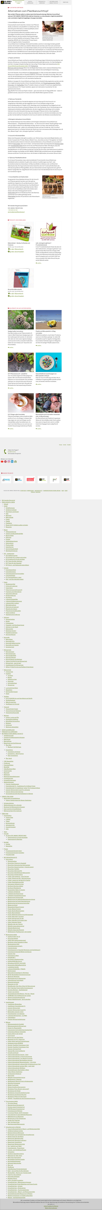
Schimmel (9, 725)
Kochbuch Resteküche (14, 888)
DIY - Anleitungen (9, 553)
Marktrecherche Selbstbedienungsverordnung (21, 899)
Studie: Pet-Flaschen (14, 1120)
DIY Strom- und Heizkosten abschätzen (17, 565)
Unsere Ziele (9, 817)
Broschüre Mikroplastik (15, 289)
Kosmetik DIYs (10, 641)
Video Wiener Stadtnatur (15, 1072)
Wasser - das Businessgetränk (16, 1197)
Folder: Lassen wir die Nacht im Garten (19, 880)
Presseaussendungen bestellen (15, 853)
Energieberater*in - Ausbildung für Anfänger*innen (20, 786)
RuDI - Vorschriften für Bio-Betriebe (18, 1171)
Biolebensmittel (10, 584)
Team (5, 832)
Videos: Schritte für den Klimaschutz (16, 661)
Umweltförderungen (10, 780)
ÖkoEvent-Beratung (13, 976)
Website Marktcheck (14, 928)
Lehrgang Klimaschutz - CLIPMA (17, 1015)
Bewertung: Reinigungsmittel (16, 1144)
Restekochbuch (12, 1178)
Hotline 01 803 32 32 (14, 936)
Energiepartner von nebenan (16, 1013)
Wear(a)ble (11, 1075)
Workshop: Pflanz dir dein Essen (17, 1096)
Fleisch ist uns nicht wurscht (14, 590)
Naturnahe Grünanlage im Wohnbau (18, 973)
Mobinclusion (12, 971)
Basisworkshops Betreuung (16, 1133)
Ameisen (10, 675)
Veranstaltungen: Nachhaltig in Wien (18, 1070)
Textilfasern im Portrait (12, 704)
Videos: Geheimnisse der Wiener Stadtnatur (18, 800)
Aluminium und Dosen (12, 512)
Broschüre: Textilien (13, 869)
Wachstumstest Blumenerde (16, 1124)
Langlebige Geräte (13, 967)
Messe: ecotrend (12, 905)
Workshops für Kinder (14, 1091)
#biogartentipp (10, 619)
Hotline (8, 844)
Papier (8, 519)
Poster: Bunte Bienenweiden (16, 911)
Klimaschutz (7, 650)
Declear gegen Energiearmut (16, 1107)
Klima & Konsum (10, 653)
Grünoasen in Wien (13, 955)
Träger (8, 821)
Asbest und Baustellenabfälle (14, 533)
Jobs (66, 490)
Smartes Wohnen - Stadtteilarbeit (17, 990)
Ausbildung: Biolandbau (15, 1004)
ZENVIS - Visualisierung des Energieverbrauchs (21, 1098)
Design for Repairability (15, 1028)
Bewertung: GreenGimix (15, 1142)
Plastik (8, 521)
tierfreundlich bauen (12, 692)
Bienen (10, 677)
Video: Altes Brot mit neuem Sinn (17, 920)
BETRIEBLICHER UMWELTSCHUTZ (12, 733)
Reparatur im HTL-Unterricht (16, 1039)
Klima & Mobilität (11, 655)
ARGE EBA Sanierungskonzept (17, 940)
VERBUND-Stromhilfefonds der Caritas (19, 995)
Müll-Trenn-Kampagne (14, 1157)
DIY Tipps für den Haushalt (13, 563)
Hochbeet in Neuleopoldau (15, 959)
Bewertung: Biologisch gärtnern (17, 1140)
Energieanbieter (10, 575)
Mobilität (6, 767)
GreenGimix (9, 750)
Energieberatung (11, 572)
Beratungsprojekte (11, 934)
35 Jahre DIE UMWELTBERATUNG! (16, 835)
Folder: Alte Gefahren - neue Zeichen (18, 876)
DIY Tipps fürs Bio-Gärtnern (14, 561)
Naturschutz (7, 670)
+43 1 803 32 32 (12, 210)
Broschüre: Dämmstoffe (15, 871)
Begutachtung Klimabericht (16, 1105)
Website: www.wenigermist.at (16, 1077)
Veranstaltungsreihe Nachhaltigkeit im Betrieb (19, 793)
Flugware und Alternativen (13, 592)
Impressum (30, 490)
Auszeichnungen (11, 827)
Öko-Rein (8, 745)
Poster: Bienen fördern (14, 909)
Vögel (7, 693)
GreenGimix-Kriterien (14, 752)
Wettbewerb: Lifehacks (14, 1079)
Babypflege (9, 639)
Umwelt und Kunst (13, 1053)
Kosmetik (6, 637)
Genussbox (11, 1152)
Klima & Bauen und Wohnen (14, 659)
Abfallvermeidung (11, 510)
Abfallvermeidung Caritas (15, 1131)
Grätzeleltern (11, 1017)
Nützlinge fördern (11, 631)
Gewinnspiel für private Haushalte (17, 837)
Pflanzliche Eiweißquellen (13, 611)
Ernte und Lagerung (11, 586)
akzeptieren (51, 1204)
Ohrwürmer (11, 685)
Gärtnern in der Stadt (12, 627)
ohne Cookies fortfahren (51, 1206)
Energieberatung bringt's (15, 946)
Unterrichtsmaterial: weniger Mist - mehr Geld (21, 1066)
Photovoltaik (9, 545)
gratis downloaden (16, 252)
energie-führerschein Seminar (14, 792)
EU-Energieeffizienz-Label (13, 577)
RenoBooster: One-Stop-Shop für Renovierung (21, 986)
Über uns (65, 2)
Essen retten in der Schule (15, 1034)
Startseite (23, 490)
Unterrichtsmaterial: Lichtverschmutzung (20, 1056)
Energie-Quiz (11, 953)
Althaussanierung (11, 532)
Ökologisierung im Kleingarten (17, 978)
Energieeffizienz (8, 765)
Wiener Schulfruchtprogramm (17, 1087)
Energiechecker (12, 948)
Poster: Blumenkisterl (14, 913)
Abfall (5, 506)
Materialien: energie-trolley (16, 1012)
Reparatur (9, 527)
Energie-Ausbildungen (12, 784)
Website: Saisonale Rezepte (16, 930)
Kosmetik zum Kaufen (12, 645)
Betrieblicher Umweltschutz (53, 2)
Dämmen (8, 537)
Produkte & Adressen (42, 2)
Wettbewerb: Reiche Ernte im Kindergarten (20, 1081)
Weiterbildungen (9, 782)
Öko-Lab (10, 1165)
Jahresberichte (10, 825)
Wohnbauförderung (11, 551)
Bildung (8, 1022)
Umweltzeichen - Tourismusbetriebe (18, 1190)
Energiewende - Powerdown (16, 1148)
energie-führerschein (14, 1008)
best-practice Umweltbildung (12, 809)
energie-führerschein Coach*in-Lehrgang (18, 790)
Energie (6, 568)
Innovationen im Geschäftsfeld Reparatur (20, 1114)
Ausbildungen (10, 1002)
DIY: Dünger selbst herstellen (16, 414)
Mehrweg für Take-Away (15, 1155)
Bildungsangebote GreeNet (16, 1024)
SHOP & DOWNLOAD (8, 730)
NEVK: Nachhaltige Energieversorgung (19, 974)
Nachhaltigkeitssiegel (14, 1161)
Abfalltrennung (10, 508)
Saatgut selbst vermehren (15, 331)
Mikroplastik (9, 517)
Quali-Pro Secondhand (14, 1174)
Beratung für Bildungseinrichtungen (14, 807)
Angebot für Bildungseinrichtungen (14, 737)
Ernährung (7, 763)
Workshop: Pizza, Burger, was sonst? (18, 1089)
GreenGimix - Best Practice (16, 753)
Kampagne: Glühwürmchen (16, 884)
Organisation (7, 815)
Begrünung (7, 739)
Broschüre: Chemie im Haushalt (17, 863)
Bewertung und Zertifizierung (12, 743)
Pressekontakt (10, 854)
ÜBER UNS (5, 813)
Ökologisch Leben (18, 2)
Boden (8, 621)
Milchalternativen (11, 605)
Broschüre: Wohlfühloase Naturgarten (19, 873)
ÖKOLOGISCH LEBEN (8, 502)
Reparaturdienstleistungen (12, 776)
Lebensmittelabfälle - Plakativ (16, 969)
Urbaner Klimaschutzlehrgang (16, 1019)
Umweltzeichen (8, 778)
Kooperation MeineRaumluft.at (17, 965)
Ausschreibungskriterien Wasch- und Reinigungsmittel (24, 1129)
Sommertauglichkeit (12, 549)
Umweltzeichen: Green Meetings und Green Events (22, 1184)
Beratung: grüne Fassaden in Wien (18, 942)
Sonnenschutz (10, 647)
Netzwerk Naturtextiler (14, 1163)
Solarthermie (9, 547)
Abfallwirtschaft (8, 735)
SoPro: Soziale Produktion (15, 1180)
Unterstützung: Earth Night (15, 980)
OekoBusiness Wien (10, 769)
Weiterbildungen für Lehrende (13, 805)
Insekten (8, 673)
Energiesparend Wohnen (15, 1111)
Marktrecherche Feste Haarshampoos (19, 901)
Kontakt (38, 492)
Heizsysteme (9, 543)
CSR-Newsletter (8, 761)
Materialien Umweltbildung (12, 798)
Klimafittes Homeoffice (13, 721)
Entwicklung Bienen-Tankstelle (17, 1032)
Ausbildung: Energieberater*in (16, 1006)
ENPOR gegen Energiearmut (16, 1109)
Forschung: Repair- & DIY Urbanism (18, 1113)
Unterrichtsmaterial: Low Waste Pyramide (20, 1058)
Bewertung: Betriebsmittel (15, 1138)
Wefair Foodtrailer (13, 1085)
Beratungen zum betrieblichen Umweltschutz (21, 1134)
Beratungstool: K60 (13, 944)
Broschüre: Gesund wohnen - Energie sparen (21, 867)
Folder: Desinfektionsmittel (16, 882)
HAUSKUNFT (11, 957)
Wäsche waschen (11, 702)
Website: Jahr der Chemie (15, 924)
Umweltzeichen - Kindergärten (17, 1188)
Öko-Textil (9, 758)
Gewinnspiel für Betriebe (15, 839)
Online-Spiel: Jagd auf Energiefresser (18, 1041)
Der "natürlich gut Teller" (15, 1146)
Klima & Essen (10, 652)
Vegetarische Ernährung (13, 614)
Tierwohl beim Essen (12, 709)
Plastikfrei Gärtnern (16, 7)
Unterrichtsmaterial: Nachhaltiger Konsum (20, 1060)
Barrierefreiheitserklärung (51, 490)
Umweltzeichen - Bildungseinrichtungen (19, 1182)
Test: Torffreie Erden (13, 1122)
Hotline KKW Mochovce (15, 961)
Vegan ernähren (10, 612)
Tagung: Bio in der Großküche (16, 1051)
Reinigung (7, 774)
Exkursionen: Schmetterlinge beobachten (20, 1030)
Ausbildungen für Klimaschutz (14, 665)
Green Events (8, 771)
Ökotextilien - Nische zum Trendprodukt (19, 1173)
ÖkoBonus (11, 1167)
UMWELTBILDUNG (7, 796)
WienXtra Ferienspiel (14, 1083)
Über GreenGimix (13, 755)
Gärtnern (6, 617)
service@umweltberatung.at (16, 212)
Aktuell (6, 504)
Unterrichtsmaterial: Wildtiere (16, 1068)
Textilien (6, 696)
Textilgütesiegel (10, 700)
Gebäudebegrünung (12, 541)
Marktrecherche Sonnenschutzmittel (18, 903)
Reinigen (8, 723)
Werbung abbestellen (12, 727)
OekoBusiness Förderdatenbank (17, 1169)
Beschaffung (7, 741)
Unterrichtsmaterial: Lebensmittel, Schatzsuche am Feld (24, 1064)
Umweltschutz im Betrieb (13, 1127)
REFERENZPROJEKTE (10, 857)
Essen (5, 582)
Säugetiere (9, 690)
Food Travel (11, 1035)
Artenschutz (9, 672)
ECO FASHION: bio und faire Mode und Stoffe (19, 698)
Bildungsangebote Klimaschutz (17, 1026)
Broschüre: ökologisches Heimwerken (19, 865)
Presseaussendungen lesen (14, 851)
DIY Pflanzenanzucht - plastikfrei (17, 374)
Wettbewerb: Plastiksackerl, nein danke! (19, 932)
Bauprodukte (10, 535)
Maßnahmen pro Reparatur (16, 1116)
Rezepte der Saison (11, 609)
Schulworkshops (9, 803)
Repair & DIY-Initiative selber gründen (17, 525)
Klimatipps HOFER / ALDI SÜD (17, 963)
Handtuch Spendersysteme (16, 1154)
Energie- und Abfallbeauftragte (17, 1150)
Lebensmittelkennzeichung (14, 601)
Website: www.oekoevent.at (16, 926)
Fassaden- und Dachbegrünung (15, 625)
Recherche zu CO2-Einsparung (17, 1118)
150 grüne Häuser (13, 938)
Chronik (6, 833)
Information (9, 859)
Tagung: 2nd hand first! (14, 1049)
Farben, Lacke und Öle (12, 717)
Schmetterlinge (12, 683)
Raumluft (6, 773)
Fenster (8, 539)
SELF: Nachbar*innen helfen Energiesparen (20, 988)
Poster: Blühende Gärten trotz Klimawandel (20, 914)
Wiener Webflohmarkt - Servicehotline (19, 999)
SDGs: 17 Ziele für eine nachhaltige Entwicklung (19, 667)
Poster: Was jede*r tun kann (16, 916)
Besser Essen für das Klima (15, 1136)
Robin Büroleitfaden (14, 1176)
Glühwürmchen (12, 679)
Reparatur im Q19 (13, 984)
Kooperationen (10, 823)
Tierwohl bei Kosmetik (12, 713)
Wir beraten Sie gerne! (8, 500)
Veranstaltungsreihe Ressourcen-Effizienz (20, 1194)
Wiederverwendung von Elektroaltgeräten (20, 1195)
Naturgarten (9, 629)
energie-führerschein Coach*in (17, 1010)
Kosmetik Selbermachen (13, 643)
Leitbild (8, 819)
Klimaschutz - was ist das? (13, 663)
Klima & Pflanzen (11, 657)
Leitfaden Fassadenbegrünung (17, 895)
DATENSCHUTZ (38, 490)
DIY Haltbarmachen (11, 555)
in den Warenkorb (16, 249)
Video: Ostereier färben (14, 922)
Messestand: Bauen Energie (16, 907)
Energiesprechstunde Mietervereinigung (19, 952)
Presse (33, 492)
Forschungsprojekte (12, 1101)
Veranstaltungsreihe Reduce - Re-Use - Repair (21, 993)
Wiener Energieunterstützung (16, 997)
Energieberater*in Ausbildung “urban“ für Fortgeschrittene (23, 788)
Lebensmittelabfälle (12, 599)
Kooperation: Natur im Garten (16, 890)
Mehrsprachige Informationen (13, 811)
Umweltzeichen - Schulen (15, 1186)
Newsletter (9, 846)
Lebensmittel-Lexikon (12, 603)
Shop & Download (30, 2)
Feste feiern (9, 588)
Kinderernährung (11, 595)
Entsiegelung (9, 623)
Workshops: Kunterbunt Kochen (17, 1094)
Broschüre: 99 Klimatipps (15, 874)
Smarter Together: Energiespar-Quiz (18, 1047)
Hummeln (10, 681)
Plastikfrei (9, 523)
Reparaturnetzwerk (13, 982)
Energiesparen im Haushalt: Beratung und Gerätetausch (24, 950)
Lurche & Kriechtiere (12, 688)
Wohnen (6, 715)
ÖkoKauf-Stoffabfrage (14, 747)
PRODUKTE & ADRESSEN (9, 732)
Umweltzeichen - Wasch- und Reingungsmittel (21, 1192)
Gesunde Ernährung (11, 593)
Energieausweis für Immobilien (15, 573)
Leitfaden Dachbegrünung (15, 893)
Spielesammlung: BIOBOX (15, 1043)
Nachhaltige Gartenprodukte (16, 1159)
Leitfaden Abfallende (14, 892)
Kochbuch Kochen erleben (15, 886)
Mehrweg (8, 515)
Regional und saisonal (12, 607)
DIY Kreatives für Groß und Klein (15, 559)
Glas (7, 513)
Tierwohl (6, 707)
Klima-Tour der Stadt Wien (15, 1037)
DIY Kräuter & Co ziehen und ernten (16, 557)
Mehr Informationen (51, 1208)
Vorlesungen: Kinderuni (14, 1074)
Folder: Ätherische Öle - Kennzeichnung (19, 878)
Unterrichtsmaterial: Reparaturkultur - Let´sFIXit (22, 1062)
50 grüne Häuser (12, 1103)
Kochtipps (9, 597)
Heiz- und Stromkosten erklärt (15, 579)
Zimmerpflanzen (11, 634)
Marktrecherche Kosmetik (15, 897)
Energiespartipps (11, 570)
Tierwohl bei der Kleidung (13, 711)
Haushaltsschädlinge (12, 719)
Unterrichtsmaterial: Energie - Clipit (18, 1054)
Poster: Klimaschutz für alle (16, 918)
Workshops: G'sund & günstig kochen (19, 1093)
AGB (63, 490)
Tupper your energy (13, 992)
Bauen (6, 530)
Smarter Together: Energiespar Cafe (18, 1045)
